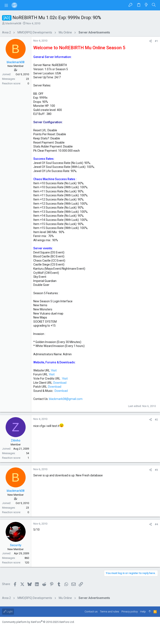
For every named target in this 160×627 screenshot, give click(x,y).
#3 (156, 469)
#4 (156, 524)
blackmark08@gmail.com (65, 399)
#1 (156, 41)
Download (59, 382)
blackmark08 (13, 23)
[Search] (154, 5)
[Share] (150, 41)
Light (9, 611)
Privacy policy (129, 611)
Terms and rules (109, 611)
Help (143, 611)
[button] (6, 5)
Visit (54, 370)
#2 (156, 419)
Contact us (91, 611)
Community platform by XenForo (38, 621)
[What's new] (146, 5)
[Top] (149, 612)
